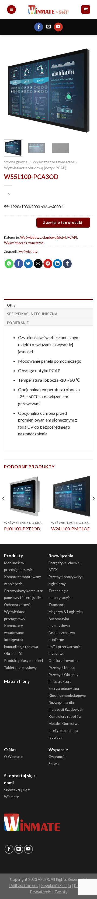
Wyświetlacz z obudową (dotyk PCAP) (35, 168)
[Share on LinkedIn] (57, 263)
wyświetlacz (28, 251)
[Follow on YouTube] (58, 27)
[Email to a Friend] (38, 263)
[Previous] (13, 91)
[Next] (84, 91)
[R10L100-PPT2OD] (25, 496)
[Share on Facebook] (18, 263)
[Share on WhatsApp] (9, 263)
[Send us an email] (48, 27)
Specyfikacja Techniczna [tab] (32, 314)
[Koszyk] (85, 9)
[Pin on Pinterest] (47, 263)
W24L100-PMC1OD (71, 528)
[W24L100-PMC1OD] (72, 496)
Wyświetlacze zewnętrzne (53, 162)
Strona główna (15, 162)
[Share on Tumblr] (67, 263)
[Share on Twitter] (28, 263)
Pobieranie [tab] (18, 323)
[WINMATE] (48, 9)
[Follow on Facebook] (38, 27)
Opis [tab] (11, 305)
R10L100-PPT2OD (22, 528)
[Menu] (11, 9)
